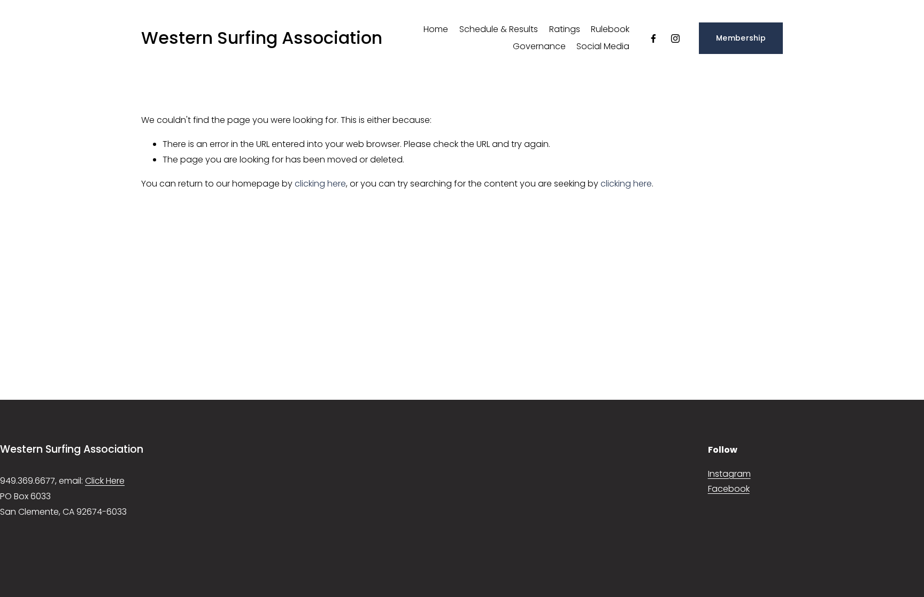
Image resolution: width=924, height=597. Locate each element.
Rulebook (610, 29)
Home (436, 29)
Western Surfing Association (261, 38)
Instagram (729, 474)
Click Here (105, 481)
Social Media (602, 46)
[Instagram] (675, 38)
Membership (741, 38)
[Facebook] (653, 38)
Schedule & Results (498, 29)
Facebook (729, 489)
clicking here (320, 183)
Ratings (564, 29)
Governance (539, 46)
